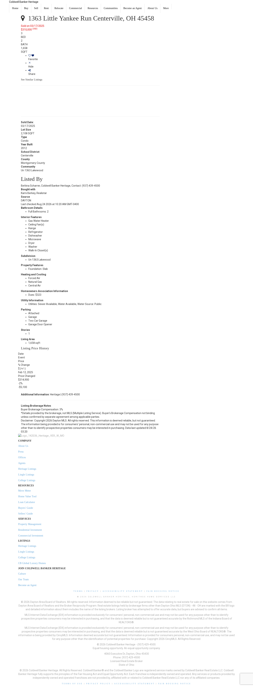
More (166, 8)
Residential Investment (30, 530)
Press (21, 451)
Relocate (58, 8)
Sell (36, 8)
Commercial (75, 8)
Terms (78, 591)
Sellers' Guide (25, 513)
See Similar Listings (31, 79)
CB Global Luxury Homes (32, 563)
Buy (26, 8)
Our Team (23, 579)
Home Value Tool (27, 496)
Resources (93, 8)
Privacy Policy (98, 684)
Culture (22, 573)
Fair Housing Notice (163, 591)
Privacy (92, 591)
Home (15, 8)
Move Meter (24, 490)
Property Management (29, 524)
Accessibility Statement (123, 591)
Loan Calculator (26, 502)
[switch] (94, 57)
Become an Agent (132, 8)
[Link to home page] (4, 4)
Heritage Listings (27, 468)
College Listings (26, 480)
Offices (22, 457)
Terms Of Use (72, 684)
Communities (111, 8)
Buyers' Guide (25, 508)
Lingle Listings (26, 474)
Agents (21, 463)
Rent (46, 8)
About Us (152, 8)
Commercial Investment (30, 535)
